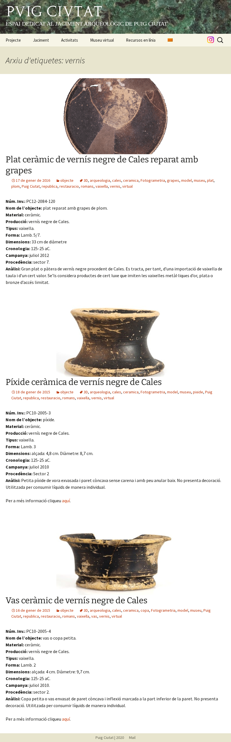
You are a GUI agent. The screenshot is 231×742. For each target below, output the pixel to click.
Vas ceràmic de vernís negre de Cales (76, 600)
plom (15, 186)
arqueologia (100, 180)
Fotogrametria (153, 180)
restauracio (69, 186)
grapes (173, 180)
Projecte (13, 40)
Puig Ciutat (31, 186)
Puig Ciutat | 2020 (109, 737)
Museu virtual (102, 40)
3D (86, 180)
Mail (130, 737)
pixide (198, 391)
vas (94, 616)
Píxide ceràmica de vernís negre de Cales (84, 382)
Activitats (69, 40)
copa (145, 610)
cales (116, 180)
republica (49, 186)
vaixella (101, 186)
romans (87, 186)
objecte (67, 180)
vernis (115, 186)
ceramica (131, 180)
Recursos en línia (141, 40)
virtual (127, 186)
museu (199, 180)
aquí (66, 500)
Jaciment (41, 40)
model (186, 180)
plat (210, 180)
